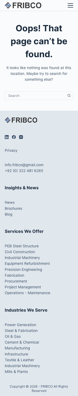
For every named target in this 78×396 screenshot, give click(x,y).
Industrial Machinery (22, 258)
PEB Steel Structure (22, 246)
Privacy (11, 150)
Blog (8, 214)
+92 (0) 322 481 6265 (24, 171)
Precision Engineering (23, 269)
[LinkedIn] (7, 137)
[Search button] (69, 96)
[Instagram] (21, 137)
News (10, 202)
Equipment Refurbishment (27, 263)
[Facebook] (14, 137)
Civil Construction (20, 252)
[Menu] (69, 5)
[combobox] (35, 95)
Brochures (13, 208)
